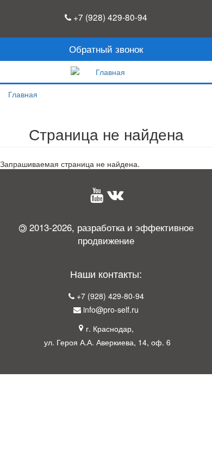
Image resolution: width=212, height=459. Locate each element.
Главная (23, 94)
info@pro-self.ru (111, 309)
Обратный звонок (106, 48)
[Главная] (106, 72)
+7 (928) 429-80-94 (110, 17)
